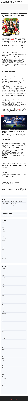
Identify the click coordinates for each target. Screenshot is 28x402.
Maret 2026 (3, 231)
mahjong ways (3, 306)
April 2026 (3, 229)
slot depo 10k (3, 358)
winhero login (3, 390)
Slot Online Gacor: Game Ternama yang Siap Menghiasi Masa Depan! (13, 2)
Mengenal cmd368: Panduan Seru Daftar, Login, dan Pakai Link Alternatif (13, 132)
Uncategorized (7, 13)
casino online (3, 282)
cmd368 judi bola (14, 13)
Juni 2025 (3, 247)
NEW (2, 315)
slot (2, 347)
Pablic (2, 318)
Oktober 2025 (3, 240)
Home (15, 6)
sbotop (3, 333)
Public (2, 322)
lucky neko (3, 304)
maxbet (3, 311)
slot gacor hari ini (4, 363)
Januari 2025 (3, 256)
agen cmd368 (11, 129)
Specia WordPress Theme (14, 399)
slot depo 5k (3, 360)
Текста (2, 392)
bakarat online (3, 277)
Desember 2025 (4, 236)
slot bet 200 (3, 351)
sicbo (2, 340)
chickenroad (3, 286)
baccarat (3, 275)
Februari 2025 (3, 254)
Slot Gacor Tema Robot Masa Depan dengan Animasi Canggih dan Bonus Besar (12, 201)
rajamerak (3, 324)
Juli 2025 (3, 245)
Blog (2, 279)
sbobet (3, 329)
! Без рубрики (3, 268)
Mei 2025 (3, 249)
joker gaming (3, 295)
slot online (3, 367)
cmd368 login (17, 13)
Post (2, 320)
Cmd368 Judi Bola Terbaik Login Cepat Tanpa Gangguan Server (13, 16)
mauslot (3, 309)
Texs (2, 385)
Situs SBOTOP (3, 345)
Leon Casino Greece (4, 300)
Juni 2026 (3, 225)
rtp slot (3, 327)
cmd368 (11, 13)
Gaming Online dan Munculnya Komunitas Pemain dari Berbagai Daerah (11, 208)
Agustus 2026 (3, 222)
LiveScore (3, 302)
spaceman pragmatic (4, 378)
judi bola (3, 297)
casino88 (3, 284)
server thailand (4, 338)
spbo (2, 381)
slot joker (3, 365)
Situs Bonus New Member (5, 342)
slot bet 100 (3, 349)
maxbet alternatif (4, 313)
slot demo (3, 356)
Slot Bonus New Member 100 (5, 354)
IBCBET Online (3, 291)
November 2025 (4, 238)
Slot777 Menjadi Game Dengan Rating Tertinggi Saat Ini (9, 205)
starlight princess (4, 383)
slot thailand (3, 372)
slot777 (3, 374)
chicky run (3, 288)
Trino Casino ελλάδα (4, 387)
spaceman (3, 376)
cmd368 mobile (18, 129)
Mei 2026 (3, 227)
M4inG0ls (3, 13)
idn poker (3, 293)
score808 (3, 336)
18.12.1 (3, 273)
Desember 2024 (4, 258)
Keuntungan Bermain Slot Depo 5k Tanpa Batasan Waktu (9, 203)
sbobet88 (3, 331)
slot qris (3, 369)
